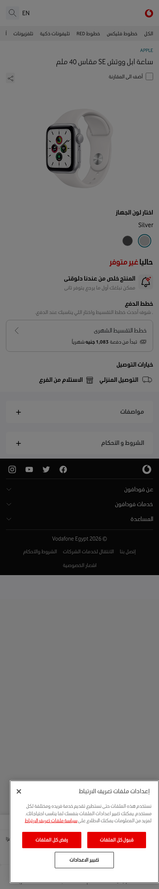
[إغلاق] (19, 791)
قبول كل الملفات (116, 840)
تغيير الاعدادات (84, 860)
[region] (84, 831)
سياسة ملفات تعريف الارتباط (51, 820)
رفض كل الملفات (51, 840)
